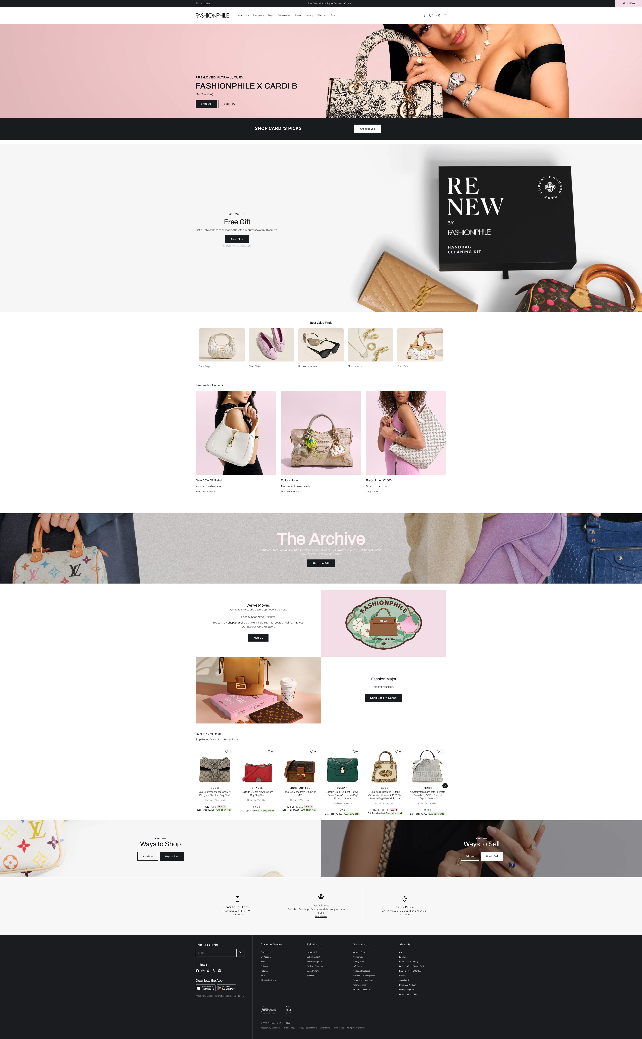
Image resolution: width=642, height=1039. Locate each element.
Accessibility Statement (270, 1028)
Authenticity (358, 957)
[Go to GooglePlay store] (226, 990)
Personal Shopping (361, 971)
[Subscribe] (240, 953)
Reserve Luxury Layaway (364, 975)
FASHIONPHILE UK (408, 994)
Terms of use (338, 1028)
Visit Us (258, 637)
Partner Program (406, 990)
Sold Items (311, 975)
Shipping (264, 966)
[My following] (430, 15)
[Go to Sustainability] (288, 1010)
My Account (266, 957)
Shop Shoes (255, 366)
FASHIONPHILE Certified (410, 971)
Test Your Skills (359, 985)
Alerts (263, 961)
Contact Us (266, 952)
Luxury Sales (358, 961)
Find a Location (203, 3)
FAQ (263, 975)
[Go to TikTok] (208, 970)
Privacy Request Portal (307, 1028)
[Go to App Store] (206, 990)
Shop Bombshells (290, 491)
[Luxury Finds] (321, 228)
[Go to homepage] (212, 15)
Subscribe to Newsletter (363, 980)
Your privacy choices (356, 1028)
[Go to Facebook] (197, 970)
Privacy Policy (289, 1028)
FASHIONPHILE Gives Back (411, 966)
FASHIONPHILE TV (362, 990)
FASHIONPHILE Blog (408, 961)
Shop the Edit (321, 563)
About (402, 952)
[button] (423, 15)
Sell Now (229, 103)
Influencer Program (407, 985)
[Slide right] (445, 785)
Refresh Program (314, 961)
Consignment (312, 971)
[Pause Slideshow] (444, 3)
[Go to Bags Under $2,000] (406, 433)
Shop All (206, 103)
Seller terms (325, 1028)
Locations (403, 957)
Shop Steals (372, 491)
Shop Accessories (307, 366)
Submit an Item (313, 957)
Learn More (237, 914)
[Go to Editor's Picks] (321, 433)
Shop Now (237, 239)
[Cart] (445, 15)
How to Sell (492, 856)
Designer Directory (315, 966)
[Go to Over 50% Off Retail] (236, 433)
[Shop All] (321, 71)
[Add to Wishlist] (228, 751)
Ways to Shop (172, 856)
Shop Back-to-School (383, 697)
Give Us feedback (268, 980)
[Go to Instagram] (203, 970)
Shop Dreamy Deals (206, 491)
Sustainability (404, 980)
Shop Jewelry (355, 366)
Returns (264, 971)
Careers (402, 975)
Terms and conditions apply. (241, 246)
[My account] (438, 15)
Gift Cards (357, 966)
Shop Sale (402, 366)
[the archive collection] (321, 548)
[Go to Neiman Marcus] (269, 1010)
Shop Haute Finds (227, 739)
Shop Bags (204, 366)
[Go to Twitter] (214, 970)
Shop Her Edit (367, 129)
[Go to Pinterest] (219, 970)
